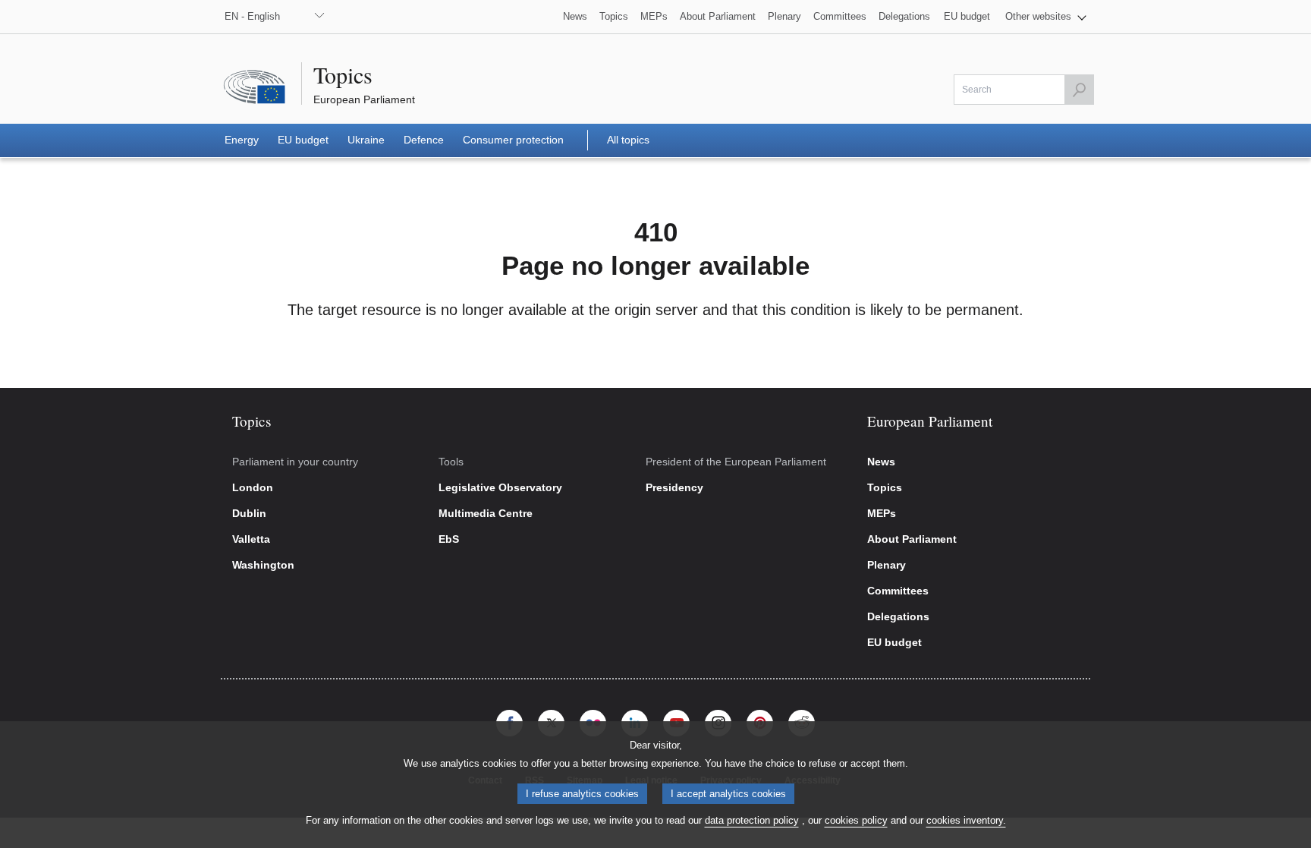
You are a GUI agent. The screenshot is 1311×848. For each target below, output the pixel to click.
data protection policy (752, 820)
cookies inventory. (966, 820)
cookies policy (856, 820)
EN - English (252, 16)
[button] (1046, 16)
